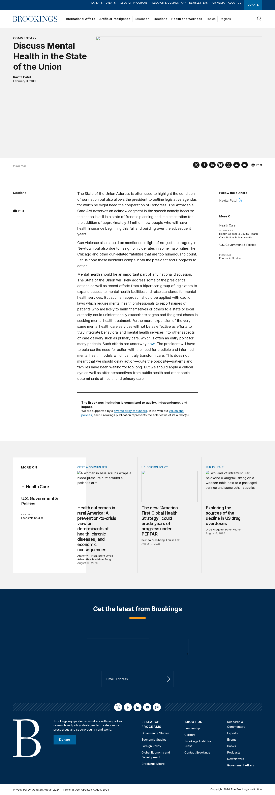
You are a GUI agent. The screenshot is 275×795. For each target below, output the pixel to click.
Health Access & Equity (233, 233)
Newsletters (198, 2)
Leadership (192, 728)
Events (111, 2)
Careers (189, 735)
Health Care (227, 225)
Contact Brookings (197, 752)
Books (231, 746)
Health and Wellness (186, 19)
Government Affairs (240, 765)
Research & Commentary (168, 2)
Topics (211, 19)
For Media (218, 2)
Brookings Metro (153, 764)
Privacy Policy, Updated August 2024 (36, 789)
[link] (37, 486)
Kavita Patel (22, 77)
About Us (234, 2)
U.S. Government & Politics (237, 245)
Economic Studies (230, 258)
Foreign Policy (151, 746)
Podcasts (233, 752)
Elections (160, 19)
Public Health (243, 237)
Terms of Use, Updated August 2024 (86, 789)
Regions (225, 19)
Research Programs (133, 2)
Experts (97, 2)
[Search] (259, 19)
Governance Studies (156, 733)
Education (141, 19)
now (151, 344)
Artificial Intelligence (114, 19)
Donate (253, 4)
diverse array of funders (130, 411)
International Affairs (80, 19)
